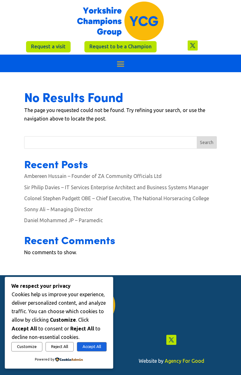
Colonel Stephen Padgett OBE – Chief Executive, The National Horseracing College (116, 198)
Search (206, 142)
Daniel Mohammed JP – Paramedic (63, 220)
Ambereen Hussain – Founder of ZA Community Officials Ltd (93, 176)
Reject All (59, 346)
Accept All (92, 346)
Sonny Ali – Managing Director (58, 209)
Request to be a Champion (120, 46)
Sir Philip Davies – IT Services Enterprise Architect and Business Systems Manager (116, 187)
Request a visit (48, 46)
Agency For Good (184, 361)
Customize (27, 346)
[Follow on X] (193, 45)
